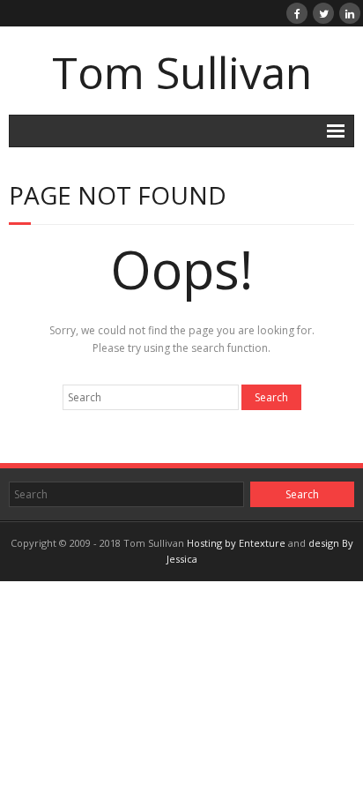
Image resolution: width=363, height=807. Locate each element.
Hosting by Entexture (236, 542)
